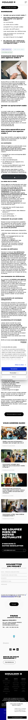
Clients (23, 688)
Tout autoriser (14, 368)
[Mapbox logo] (6, 643)
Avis (23, 686)
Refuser (14, 376)
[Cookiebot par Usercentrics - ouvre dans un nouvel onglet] (20, 342)
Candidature (9, 662)
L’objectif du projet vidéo (13, 27)
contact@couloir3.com (10, 625)
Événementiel (6, 691)
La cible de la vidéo (10, 24)
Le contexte (8, 22)
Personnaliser (13, 372)
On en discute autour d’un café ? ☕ (14, 177)
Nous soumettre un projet (14, 414)
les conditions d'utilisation (11, 596)
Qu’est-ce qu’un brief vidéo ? (15, 15)
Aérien (15, 690)
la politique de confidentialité (13, 595)
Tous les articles (10, 7)
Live (6, 693)
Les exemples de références (14, 31)
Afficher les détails (19, 364)
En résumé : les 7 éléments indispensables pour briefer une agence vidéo (14, 42)
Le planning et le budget (13, 37)
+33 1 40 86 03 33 (12, 627)
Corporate (6, 686)
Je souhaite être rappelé (17, 717)
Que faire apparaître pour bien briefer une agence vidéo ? (13, 19)
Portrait (16, 688)
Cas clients (23, 691)
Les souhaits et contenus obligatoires (13, 34)
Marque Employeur (6, 689)
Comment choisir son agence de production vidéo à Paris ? (14, 466)
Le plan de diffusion (11, 29)
